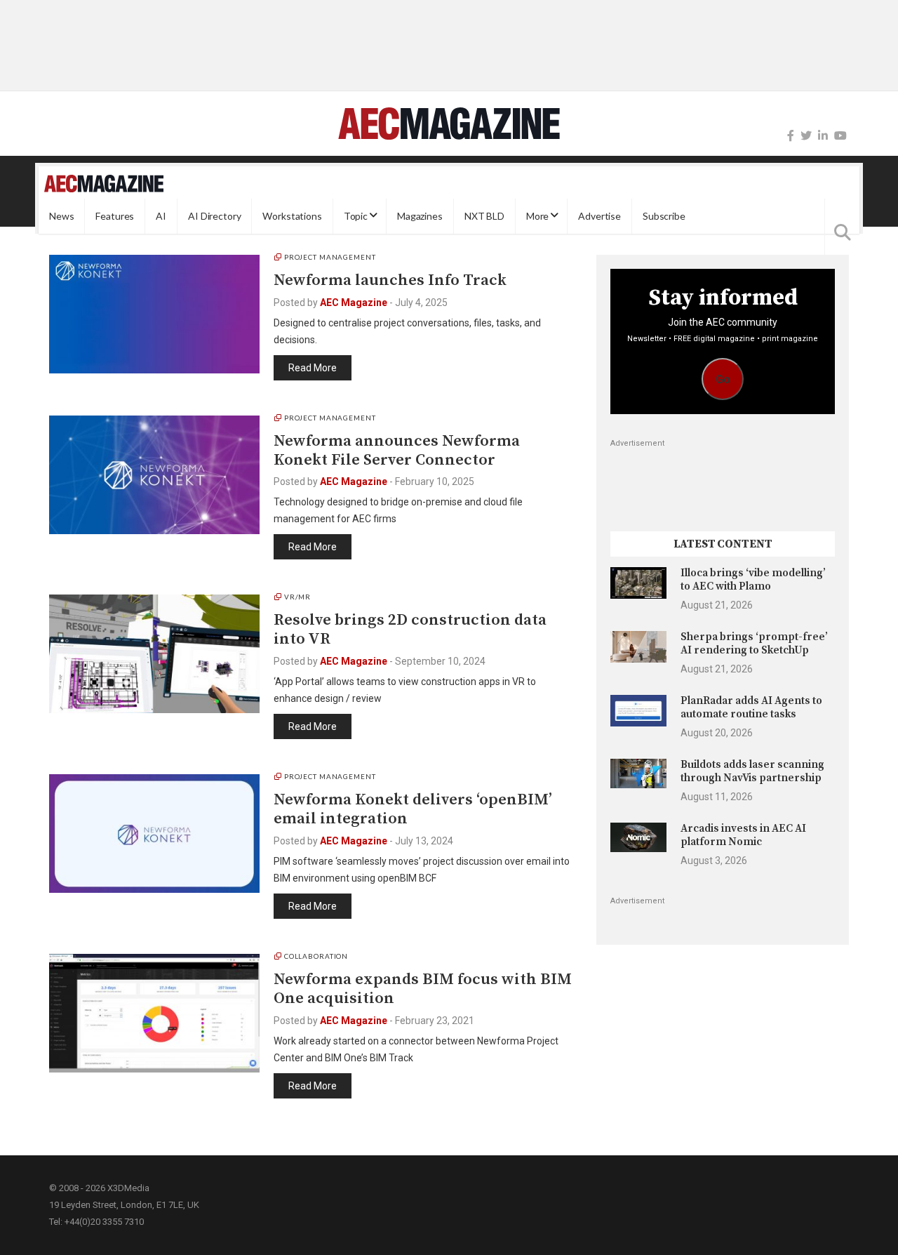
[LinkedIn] (823, 135)
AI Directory (214, 216)
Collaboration (316, 956)
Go (723, 379)
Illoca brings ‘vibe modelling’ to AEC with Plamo (753, 579)
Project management (330, 257)
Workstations (291, 216)
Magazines (420, 216)
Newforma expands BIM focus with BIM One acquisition (423, 989)
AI (161, 216)
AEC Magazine (353, 302)
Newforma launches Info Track (390, 280)
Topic (356, 216)
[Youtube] (840, 135)
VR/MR (297, 596)
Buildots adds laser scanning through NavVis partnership (752, 771)
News (61, 216)
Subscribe (664, 216)
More (537, 216)
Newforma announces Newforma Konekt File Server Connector (397, 450)
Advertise (599, 216)
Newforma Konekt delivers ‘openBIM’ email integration (413, 809)
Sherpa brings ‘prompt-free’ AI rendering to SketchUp (754, 643)
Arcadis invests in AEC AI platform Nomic (743, 835)
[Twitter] (806, 135)
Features (114, 216)
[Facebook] (790, 135)
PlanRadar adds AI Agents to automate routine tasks (751, 707)
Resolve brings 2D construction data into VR (410, 629)
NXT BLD (484, 216)
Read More (312, 367)
